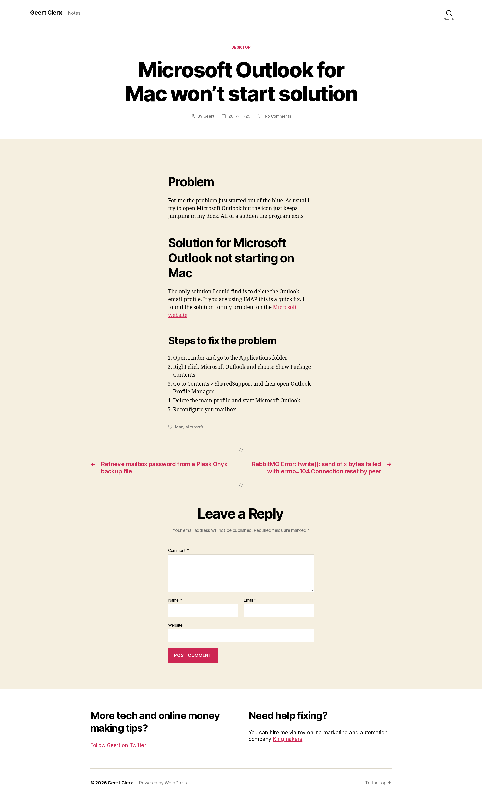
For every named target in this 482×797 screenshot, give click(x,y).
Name (175, 600)
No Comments (278, 116)
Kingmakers (287, 739)
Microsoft (194, 427)
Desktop (241, 47)
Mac (179, 427)
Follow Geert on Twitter (118, 745)
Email (250, 600)
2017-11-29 (239, 116)
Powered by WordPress (163, 782)
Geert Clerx (46, 13)
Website (175, 625)
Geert (208, 116)
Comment (178, 550)
